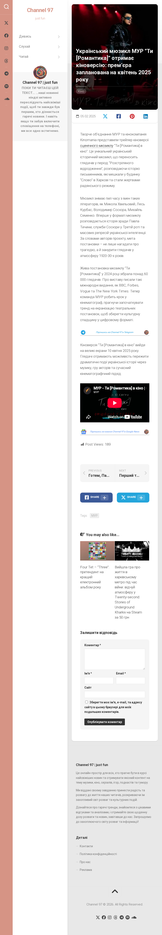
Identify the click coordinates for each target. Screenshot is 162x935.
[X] (6, 23)
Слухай (24, 47)
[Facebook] (6, 36)
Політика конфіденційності (98, 854)
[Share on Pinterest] (133, 116)
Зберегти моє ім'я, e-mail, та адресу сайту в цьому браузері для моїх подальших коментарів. (113, 707)
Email (121, 673)
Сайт (88, 687)
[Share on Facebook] (120, 116)
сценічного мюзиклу (96, 145)
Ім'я (88, 673)
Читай (23, 57)
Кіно (81, 91)
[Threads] (6, 61)
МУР (94, 515)
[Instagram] (6, 48)
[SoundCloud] (6, 99)
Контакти (86, 846)
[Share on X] (106, 116)
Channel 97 (40, 10)
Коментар (92, 645)
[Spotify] (6, 86)
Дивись (25, 36)
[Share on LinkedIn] (147, 116)
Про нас (85, 862)
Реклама (86, 869)
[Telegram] (6, 74)
